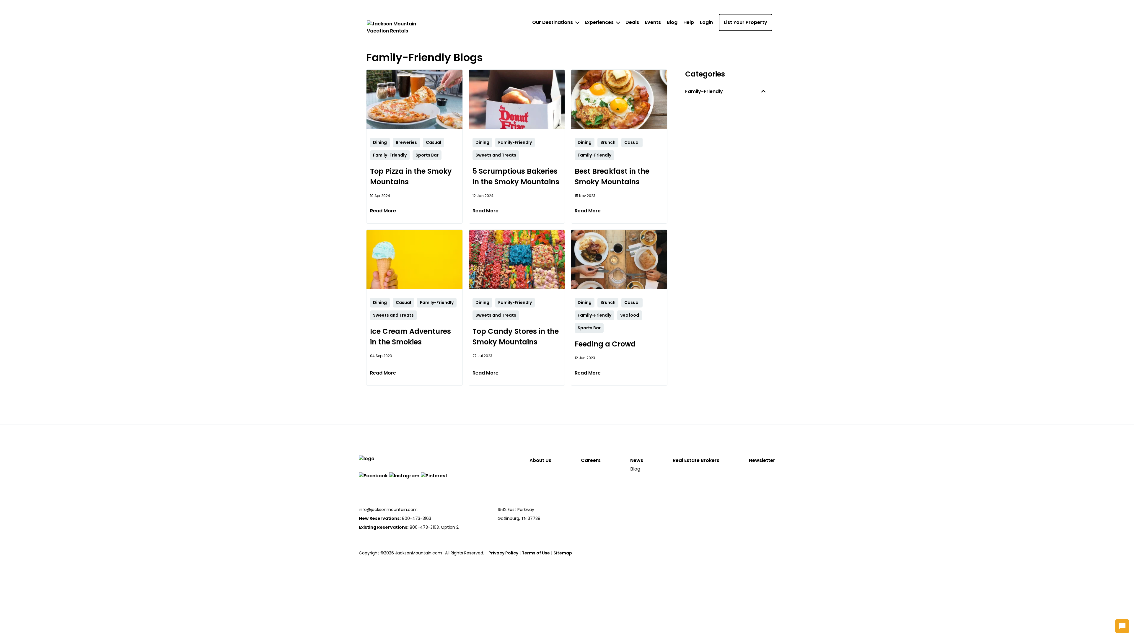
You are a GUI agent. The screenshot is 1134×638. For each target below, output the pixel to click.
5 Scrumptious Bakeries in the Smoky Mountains (515, 176)
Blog (672, 22)
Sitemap (562, 553)
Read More (383, 210)
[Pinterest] (434, 475)
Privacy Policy (503, 553)
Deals (632, 22)
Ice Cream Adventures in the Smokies (410, 336)
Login (706, 22)
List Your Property (745, 22)
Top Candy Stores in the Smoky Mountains (515, 336)
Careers (591, 460)
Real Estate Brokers (696, 460)
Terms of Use (536, 553)
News (636, 460)
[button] (726, 91)
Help (688, 22)
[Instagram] (404, 475)
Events (653, 22)
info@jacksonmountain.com (388, 509)
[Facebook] (373, 475)
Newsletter (762, 460)
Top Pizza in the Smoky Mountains (411, 176)
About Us (540, 460)
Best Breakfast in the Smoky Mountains (612, 176)
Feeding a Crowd (605, 344)
